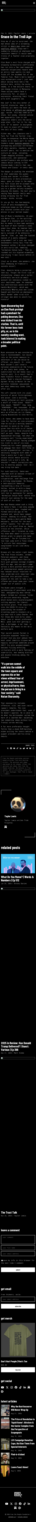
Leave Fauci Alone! (19, 1467)
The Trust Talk (9, 1212)
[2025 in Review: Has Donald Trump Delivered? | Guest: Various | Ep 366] (18, 963)
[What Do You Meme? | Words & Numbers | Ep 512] (18, 863)
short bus (15, 46)
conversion (27, 445)
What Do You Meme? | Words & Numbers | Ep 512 (17, 878)
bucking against (22, 143)
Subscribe (18, 1306)
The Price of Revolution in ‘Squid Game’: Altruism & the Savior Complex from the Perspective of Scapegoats (23, 1426)
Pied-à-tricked (17, 1454)
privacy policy (23, 1517)
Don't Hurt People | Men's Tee (14, 1361)
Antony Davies (20, 883)
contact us (12, 1517)
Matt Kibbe (19, 1053)
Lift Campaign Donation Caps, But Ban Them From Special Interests (22, 1443)
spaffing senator (9, 49)
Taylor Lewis (20, 33)
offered (7, 448)
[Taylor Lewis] (18, 804)
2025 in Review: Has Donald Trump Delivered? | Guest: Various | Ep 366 (16, 1046)
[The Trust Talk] (18, 1133)
